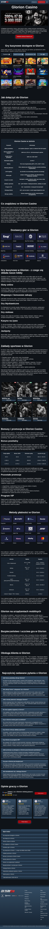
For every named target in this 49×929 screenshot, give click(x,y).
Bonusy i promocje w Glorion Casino (11, 856)
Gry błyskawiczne (30, 54)
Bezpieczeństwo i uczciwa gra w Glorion (12, 865)
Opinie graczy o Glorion (8, 874)
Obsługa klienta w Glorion (9, 868)
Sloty (41, 54)
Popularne (5, 54)
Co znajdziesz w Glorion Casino (10, 844)
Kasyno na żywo (17, 54)
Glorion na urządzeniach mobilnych (11, 862)
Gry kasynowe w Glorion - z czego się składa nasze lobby (16, 850)
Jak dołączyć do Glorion (8, 838)
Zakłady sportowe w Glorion (9, 853)
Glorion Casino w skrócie (9, 841)
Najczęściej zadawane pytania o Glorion (12, 871)
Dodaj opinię (40, 793)
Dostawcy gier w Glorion (9, 847)
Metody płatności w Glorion (9, 859)
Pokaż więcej (24, 821)
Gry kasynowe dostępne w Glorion (11, 835)
